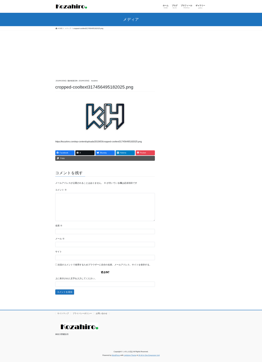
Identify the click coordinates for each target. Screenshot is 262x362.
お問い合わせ (101, 313)
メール (60, 239)
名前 (58, 225)
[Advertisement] (131, 51)
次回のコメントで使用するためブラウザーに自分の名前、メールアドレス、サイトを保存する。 (104, 265)
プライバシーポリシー (82, 313)
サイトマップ (63, 313)
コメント (61, 190)
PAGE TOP (253, 348)
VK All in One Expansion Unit (149, 355)
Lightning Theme (130, 355)
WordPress (116, 355)
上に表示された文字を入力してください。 (76, 278)
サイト (58, 251)
